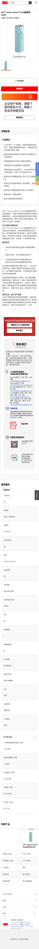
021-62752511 (14, 404)
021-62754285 (14, 381)
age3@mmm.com (25, 381)
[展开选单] (36, 3)
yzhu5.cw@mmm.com (25, 404)
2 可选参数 (19, 81)
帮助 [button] (4, 913)
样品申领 (24, 424)
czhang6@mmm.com (26, 391)
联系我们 (19, 118)
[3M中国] (5, 2)
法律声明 (13, 920)
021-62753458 (14, 397)
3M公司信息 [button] (7, 894)
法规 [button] (4, 907)
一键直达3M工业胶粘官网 (20, 325)
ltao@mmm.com (24, 397)
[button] (6, 65)
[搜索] (30, 2)
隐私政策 (20, 920)
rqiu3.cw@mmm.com (26, 385)
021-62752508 (14, 385)
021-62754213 (14, 391)
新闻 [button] (4, 900)
